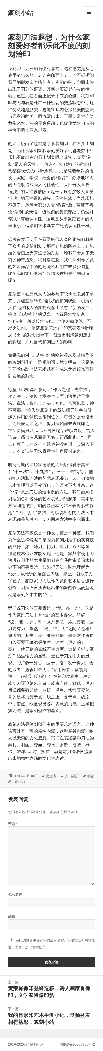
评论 (13, 823)
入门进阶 (72, 776)
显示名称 (15, 894)
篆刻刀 (20, 781)
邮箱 (11, 916)
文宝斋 (51, 776)
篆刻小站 (20, 12)
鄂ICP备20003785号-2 (77, 1044)
